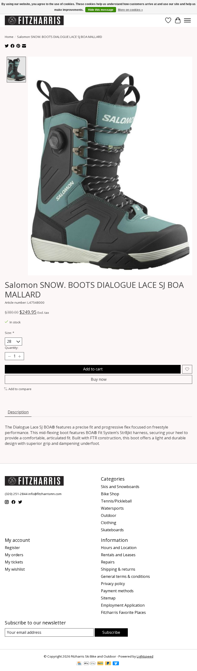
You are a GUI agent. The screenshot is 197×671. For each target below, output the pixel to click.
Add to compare (19, 389)
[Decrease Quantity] (9, 356)
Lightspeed (145, 656)
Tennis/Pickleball (116, 501)
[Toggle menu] (187, 20)
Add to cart (93, 369)
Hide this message (100, 10)
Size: (9, 333)
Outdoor (108, 515)
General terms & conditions (125, 576)
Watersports (112, 508)
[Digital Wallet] (90, 663)
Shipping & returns (118, 569)
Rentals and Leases (118, 554)
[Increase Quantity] (19, 356)
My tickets (14, 562)
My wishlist (15, 569)
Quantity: (11, 347)
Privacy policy (113, 583)
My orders (14, 554)
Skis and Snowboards (120, 486)
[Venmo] (116, 663)
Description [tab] (18, 412)
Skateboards (112, 529)
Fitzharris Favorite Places (123, 612)
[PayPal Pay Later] (108, 663)
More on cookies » (130, 10)
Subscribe (111, 632)
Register (12, 547)
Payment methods (117, 590)
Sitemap (108, 598)
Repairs (108, 562)
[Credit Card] (79, 663)
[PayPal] (100, 663)
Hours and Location (118, 547)
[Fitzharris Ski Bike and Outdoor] (34, 20)
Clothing (108, 522)
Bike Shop (110, 493)
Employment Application (123, 605)
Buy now (98, 379)
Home (9, 37)
